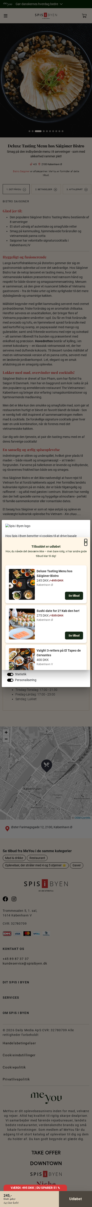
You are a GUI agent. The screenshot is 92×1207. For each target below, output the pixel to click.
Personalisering (25, 680)
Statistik (20, 674)
